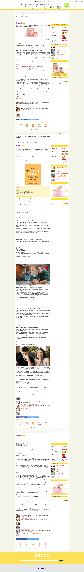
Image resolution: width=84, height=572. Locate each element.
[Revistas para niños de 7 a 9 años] (43, 7)
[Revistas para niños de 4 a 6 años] (35, 7)
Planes (61, 4)
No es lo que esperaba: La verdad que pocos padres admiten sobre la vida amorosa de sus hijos (61, 176)
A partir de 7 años (55, 32)
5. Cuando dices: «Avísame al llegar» (23, 193)
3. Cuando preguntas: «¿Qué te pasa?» (23, 191)
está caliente (29, 50)
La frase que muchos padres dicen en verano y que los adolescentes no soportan (62, 173)
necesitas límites (44, 222)
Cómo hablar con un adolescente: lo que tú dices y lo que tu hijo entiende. (31, 107)
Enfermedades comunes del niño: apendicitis (60, 52)
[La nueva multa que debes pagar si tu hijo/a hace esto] (53, 179)
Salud (57, 4)
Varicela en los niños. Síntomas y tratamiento (60, 54)
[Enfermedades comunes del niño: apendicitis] (53, 52)
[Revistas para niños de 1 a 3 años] (27, 7)
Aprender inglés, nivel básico (54, 38)
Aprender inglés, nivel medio (54, 41)
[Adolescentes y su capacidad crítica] (18, 409)
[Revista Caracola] (65, 30)
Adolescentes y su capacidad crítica (26, 408)
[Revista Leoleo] (65, 154)
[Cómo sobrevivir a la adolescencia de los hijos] (18, 413)
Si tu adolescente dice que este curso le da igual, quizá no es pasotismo (62, 167)
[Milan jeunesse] (45, 568)
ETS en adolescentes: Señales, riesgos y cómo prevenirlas (61, 49)
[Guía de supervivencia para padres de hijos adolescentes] (18, 405)
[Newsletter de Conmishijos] (23, 145)
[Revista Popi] (65, 27)
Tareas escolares (51, 4)
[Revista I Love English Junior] (65, 38)
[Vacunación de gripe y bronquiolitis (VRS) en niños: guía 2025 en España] (53, 57)
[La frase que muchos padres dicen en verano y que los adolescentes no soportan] (18, 398)
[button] (53, 69)
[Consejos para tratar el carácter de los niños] (59, 69)
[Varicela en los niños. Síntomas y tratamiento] (53, 474)
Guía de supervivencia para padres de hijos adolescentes (29, 404)
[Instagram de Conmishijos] (16, 145)
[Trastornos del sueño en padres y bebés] (18, 519)
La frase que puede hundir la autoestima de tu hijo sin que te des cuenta (62, 170)
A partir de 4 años (55, 151)
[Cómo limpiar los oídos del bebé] (18, 115)
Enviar (61, 560)
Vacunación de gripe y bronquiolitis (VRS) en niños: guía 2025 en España (61, 57)
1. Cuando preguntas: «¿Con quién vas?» (24, 189)
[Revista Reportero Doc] (65, 35)
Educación (44, 4)
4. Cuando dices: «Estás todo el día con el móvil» (25, 192)
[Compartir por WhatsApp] (25, 145)
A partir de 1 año (54, 27)
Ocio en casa (39, 4)
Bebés (34, 4)
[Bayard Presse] (41, 568)
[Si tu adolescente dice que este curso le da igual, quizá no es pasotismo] (53, 168)
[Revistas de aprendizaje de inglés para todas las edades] (58, 7)
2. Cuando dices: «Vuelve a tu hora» (23, 190)
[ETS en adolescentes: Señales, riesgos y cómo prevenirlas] (53, 49)
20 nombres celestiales (60, 196)
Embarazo (25, 4)
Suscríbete (66, 81)
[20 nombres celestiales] (59, 190)
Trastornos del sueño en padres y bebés (61, 46)
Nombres (30, 4)
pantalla (47, 294)
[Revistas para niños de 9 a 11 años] (51, 7)
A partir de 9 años (55, 35)
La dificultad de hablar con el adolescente (26, 400)
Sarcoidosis (17, 111)
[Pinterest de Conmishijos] (18, 145)
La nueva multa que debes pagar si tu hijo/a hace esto (62, 179)
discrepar (46, 332)
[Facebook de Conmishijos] (20, 145)
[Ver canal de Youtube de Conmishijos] (21, 145)
